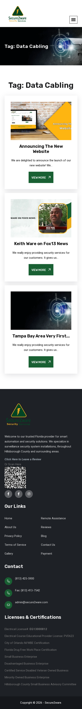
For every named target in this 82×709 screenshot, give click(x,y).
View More (39, 177)
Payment (46, 553)
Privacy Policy (13, 536)
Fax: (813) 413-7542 (27, 590)
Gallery (9, 553)
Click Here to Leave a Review (23, 459)
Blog (44, 536)
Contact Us (48, 545)
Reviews (46, 527)
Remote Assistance (53, 518)
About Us (10, 527)
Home (8, 518)
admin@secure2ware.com (31, 602)
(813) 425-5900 (24, 578)
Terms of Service (15, 545)
